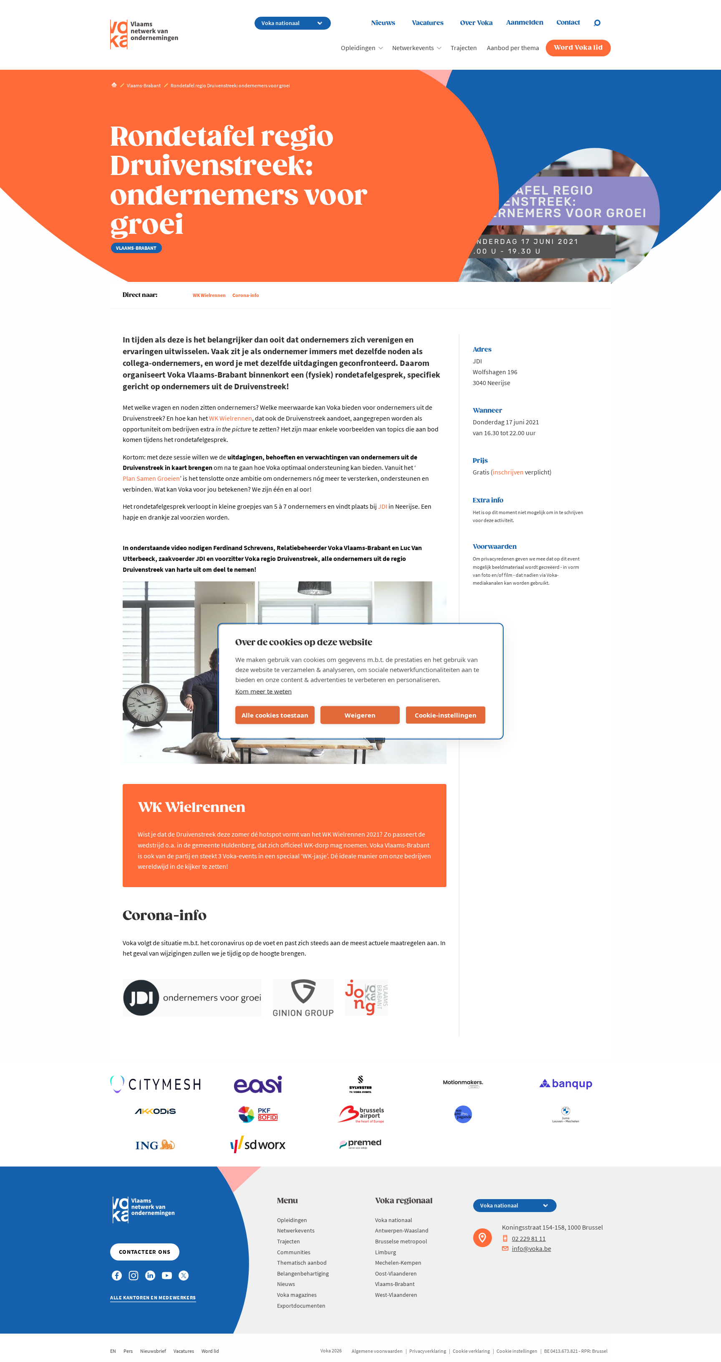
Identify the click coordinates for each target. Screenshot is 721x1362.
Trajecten (464, 47)
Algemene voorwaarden (377, 1351)
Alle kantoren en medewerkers (153, 1297)
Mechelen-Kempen (398, 1262)
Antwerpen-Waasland (402, 1230)
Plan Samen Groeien (151, 478)
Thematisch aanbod (302, 1262)
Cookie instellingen (517, 1351)
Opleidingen (358, 47)
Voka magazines (297, 1295)
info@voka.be (531, 1248)
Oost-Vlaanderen (396, 1273)
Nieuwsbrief (153, 1351)
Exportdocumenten (301, 1305)
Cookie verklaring (471, 1351)
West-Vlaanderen (396, 1295)
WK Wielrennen (209, 295)
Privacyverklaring (427, 1351)
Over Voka (476, 23)
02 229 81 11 (529, 1238)
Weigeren (360, 715)
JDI (382, 506)
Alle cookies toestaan (275, 715)
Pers (128, 1351)
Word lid (210, 1351)
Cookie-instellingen (445, 715)
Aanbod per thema (513, 47)
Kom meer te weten (263, 691)
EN (113, 1351)
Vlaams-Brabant (395, 1284)
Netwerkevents (413, 47)
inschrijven (508, 472)
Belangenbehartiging (303, 1273)
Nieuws (383, 23)
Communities (293, 1252)
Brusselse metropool (401, 1241)
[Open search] (602, 23)
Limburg (385, 1252)
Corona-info (245, 295)
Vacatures (428, 23)
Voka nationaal (393, 1220)
